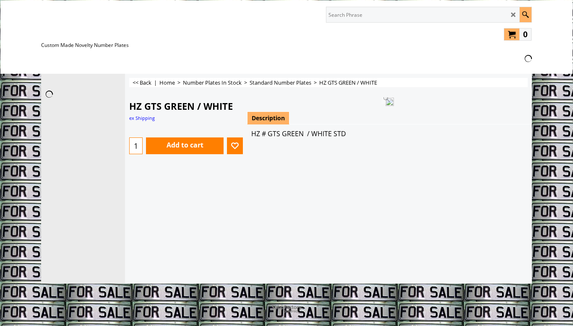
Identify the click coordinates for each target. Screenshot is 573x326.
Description (268, 118)
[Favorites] (235, 146)
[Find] (525, 14)
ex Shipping (142, 118)
